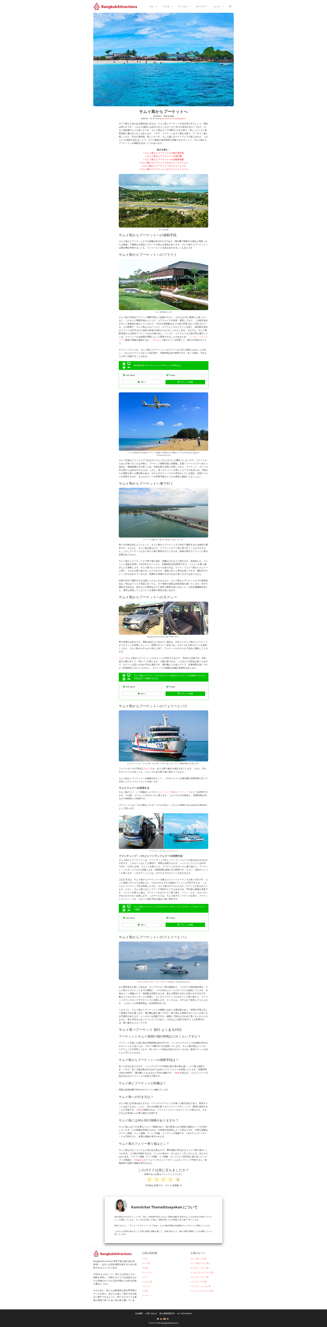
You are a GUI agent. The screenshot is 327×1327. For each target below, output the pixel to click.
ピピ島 (145, 1290)
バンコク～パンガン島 (200, 1286)
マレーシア (200, 6)
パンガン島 (147, 1281)
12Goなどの (157, 339)
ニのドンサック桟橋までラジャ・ (172, 791)
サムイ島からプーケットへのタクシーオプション (164, 162)
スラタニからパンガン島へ (202, 1272)
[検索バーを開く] (230, 6)
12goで (122, 658)
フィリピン (183, 6)
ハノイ (145, 1277)
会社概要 (139, 1313)
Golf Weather (186, 1313)
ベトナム (166, 6)
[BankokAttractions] (115, 6)
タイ (152, 6)
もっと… (217, 6)
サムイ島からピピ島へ (200, 1263)
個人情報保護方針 (167, 1313)
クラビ (145, 1258)
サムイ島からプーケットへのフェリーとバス (164, 165)
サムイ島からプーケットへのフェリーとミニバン (164, 169)
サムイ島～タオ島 (198, 1258)
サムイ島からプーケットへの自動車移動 (164, 159)
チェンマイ (147, 1272)
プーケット (147, 1295)
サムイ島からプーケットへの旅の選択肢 (164, 152)
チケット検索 (187, 382)
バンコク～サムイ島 (199, 1277)
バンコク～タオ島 (198, 1281)
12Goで (146, 768)
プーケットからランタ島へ (202, 1290)
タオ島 (145, 1267)
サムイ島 (146, 1263)
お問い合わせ (151, 1313)
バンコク (146, 1286)
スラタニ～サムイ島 (199, 1267)
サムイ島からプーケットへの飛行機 (164, 156)
